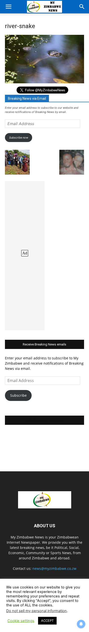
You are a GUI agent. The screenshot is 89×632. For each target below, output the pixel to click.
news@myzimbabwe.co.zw (54, 568)
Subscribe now (18, 137)
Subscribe (18, 395)
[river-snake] (44, 82)
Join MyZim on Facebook (44, 420)
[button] (8, 6)
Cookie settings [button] (20, 621)
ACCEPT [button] (47, 621)
